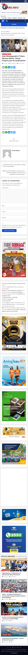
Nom (3, 205)
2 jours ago (5, 576)
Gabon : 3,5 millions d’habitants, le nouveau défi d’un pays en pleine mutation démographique (13, 596)
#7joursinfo (4, 18)
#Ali (24, 18)
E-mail (4, 211)
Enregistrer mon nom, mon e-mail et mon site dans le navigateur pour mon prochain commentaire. (14, 226)
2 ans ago (5, 63)
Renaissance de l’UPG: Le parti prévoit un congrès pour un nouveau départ (14, 165)
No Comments (21, 63)
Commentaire (5, 187)
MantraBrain (14, 653)
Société (9, 54)
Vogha (11, 620)
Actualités (4, 54)
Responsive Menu (25, 1)
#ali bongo (20, 18)
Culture (9, 613)
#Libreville (14, 18)
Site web (4, 217)
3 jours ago (5, 620)
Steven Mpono (13, 63)
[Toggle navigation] (7, 20)
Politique (10, 569)
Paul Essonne (13, 576)
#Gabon (9, 18)
